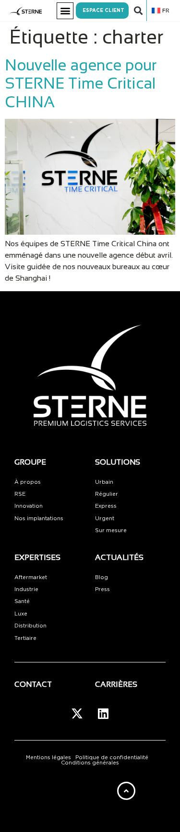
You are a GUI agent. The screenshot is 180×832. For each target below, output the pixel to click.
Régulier (106, 494)
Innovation (28, 506)
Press (102, 589)
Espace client (103, 10)
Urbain (104, 482)
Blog (101, 577)
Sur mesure (111, 530)
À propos (27, 482)
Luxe (20, 613)
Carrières (116, 684)
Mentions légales (48, 757)
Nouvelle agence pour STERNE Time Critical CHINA (80, 84)
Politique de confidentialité (111, 757)
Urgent (104, 518)
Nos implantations (38, 518)
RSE (19, 494)
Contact (33, 684)
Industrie (26, 589)
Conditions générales (90, 762)
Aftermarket (30, 577)
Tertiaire (25, 638)
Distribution (30, 625)
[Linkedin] (103, 714)
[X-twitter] (77, 714)
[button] (65, 10)
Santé (22, 601)
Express (106, 506)
